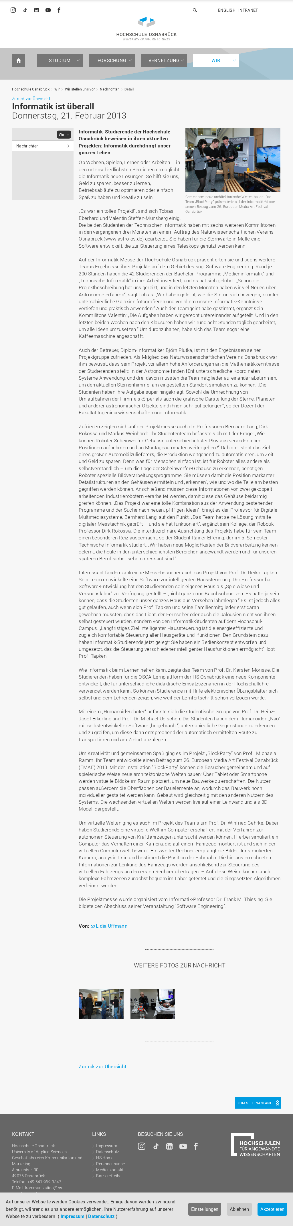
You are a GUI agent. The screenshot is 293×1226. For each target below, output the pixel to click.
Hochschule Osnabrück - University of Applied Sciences (146, 28)
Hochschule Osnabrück (31, 89)
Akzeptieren (272, 1209)
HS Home (104, 1157)
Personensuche (110, 1163)
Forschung (112, 60)
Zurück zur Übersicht (31, 98)
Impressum (73, 1216)
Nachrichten (110, 89)
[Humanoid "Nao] (152, 1004)
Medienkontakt (109, 1169)
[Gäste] (101, 1004)
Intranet (248, 10)
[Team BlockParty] (233, 160)
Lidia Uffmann (112, 926)
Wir (216, 60)
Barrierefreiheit (110, 1175)
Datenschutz (101, 1216)
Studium (60, 60)
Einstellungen (204, 1209)
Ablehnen (239, 1209)
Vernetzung (164, 60)
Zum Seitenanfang (254, 1103)
